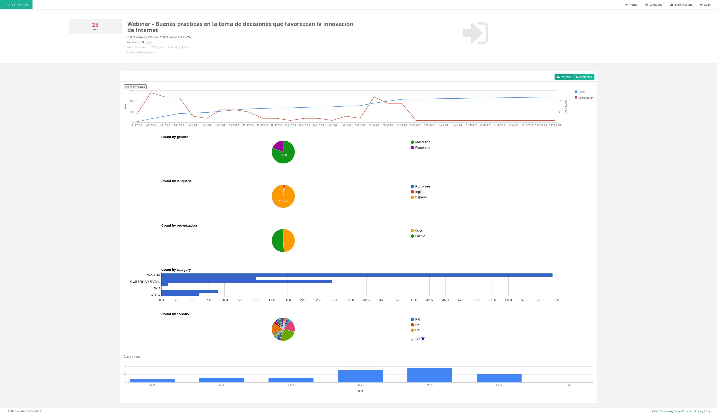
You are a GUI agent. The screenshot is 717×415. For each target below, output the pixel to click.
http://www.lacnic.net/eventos (142, 52)
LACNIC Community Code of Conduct (672, 411)
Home (633, 4)
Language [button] (655, 4)
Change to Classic (135, 86)
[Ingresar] (475, 33)
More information (136, 47)
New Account (683, 4)
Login (707, 4)
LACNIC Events (16, 4)
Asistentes (585, 77)
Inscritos (565, 77)
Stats (186, 47)
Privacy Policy (702, 411)
